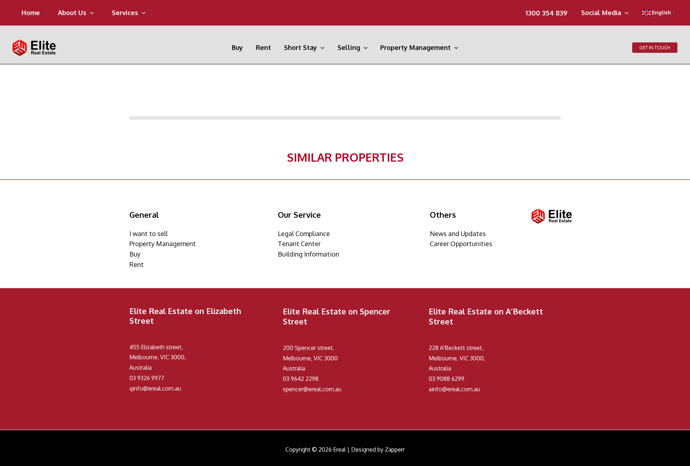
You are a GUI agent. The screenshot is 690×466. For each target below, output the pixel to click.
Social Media (601, 13)
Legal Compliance (304, 233)
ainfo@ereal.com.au (454, 389)
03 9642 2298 (300, 378)
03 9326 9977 (146, 378)
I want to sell (148, 233)
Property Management (162, 244)
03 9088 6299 (446, 378)
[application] (90, 13)
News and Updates (458, 233)
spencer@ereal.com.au (312, 389)
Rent (136, 264)
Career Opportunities (461, 244)
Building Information (308, 254)
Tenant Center (299, 244)
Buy (135, 254)
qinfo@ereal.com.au (155, 388)
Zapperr (395, 449)
